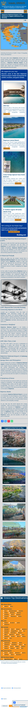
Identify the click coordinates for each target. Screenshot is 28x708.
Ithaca (11, 652)
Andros (17, 629)
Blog (22, 428)
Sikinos (24, 636)
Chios (15, 659)
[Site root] (3, 3)
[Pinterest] (8, 421)
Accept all (23, 705)
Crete (4, 621)
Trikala (19, 616)
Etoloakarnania (12, 611)
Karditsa (6, 614)
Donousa (6, 631)
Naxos (17, 634)
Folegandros (14, 631)
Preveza (6, 616)
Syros (5, 638)
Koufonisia (13, 632)
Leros (11, 646)
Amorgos (6, 629)
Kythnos (20, 632)
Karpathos (13, 644)
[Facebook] (2, 421)
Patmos (6, 648)
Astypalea (14, 642)
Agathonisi (6, 642)
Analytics (5, 698)
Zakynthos (18, 654)
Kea (24, 631)
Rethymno (6, 624)
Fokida (5, 612)
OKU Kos (6, 106)
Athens (6, 606)
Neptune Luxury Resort (11, 140)
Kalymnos (6, 644)
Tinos (10, 638)
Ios (20, 631)
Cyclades (5, 627)
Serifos (12, 636)
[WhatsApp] (11, 421)
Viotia (5, 618)
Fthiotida (12, 612)
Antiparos (24, 629)
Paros (22, 634)
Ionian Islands (7, 651)
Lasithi (18, 622)
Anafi (12, 629)
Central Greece (7, 609)
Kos (25, 644)
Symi (17, 648)
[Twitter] (5, 421)
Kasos (20, 644)
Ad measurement (17, 688)
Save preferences (14, 705)
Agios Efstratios (8, 659)
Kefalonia (17, 652)
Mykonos (11, 634)
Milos (5, 634)
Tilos (22, 648)
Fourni (20, 659)
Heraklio (12, 622)
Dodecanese (6, 641)
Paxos (11, 654)
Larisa (12, 614)
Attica (11, 606)
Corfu (5, 652)
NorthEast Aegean (8, 657)
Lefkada (6, 654)
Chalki (20, 642)
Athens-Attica (7, 604)
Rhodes (12, 648)
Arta (5, 611)
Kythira (24, 652)
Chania (6, 622)
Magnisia (18, 614)
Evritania (20, 611)
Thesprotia (13, 616)
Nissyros (23, 646)
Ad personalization (7, 688)
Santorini (6, 636)
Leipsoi (6, 646)
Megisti (17, 646)
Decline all (5, 705)
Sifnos (18, 636)
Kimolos (6, 632)
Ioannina (18, 612)
